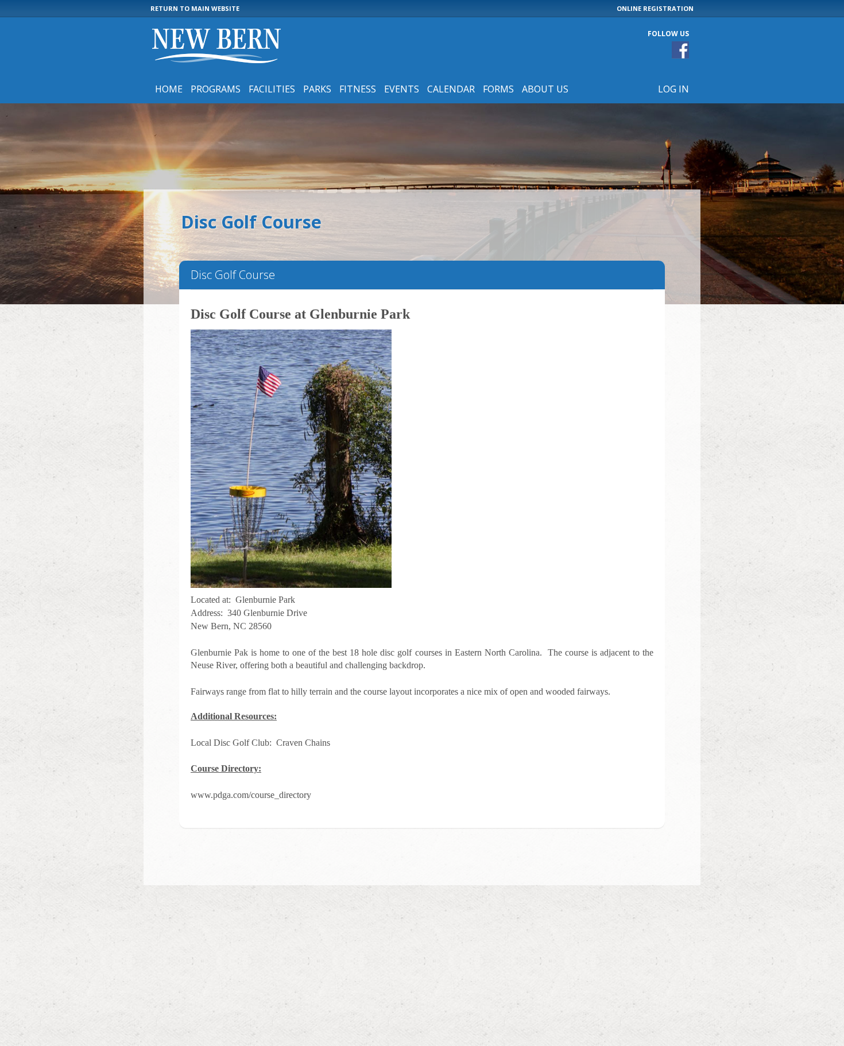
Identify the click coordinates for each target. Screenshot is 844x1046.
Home (169, 89)
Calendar (451, 89)
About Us (545, 89)
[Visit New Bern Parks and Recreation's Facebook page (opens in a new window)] (680, 50)
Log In (673, 89)
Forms (498, 89)
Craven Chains (303, 742)
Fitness (357, 89)
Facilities (272, 89)
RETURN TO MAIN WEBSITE (194, 8)
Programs (216, 89)
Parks (317, 89)
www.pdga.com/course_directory (251, 795)
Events (401, 89)
